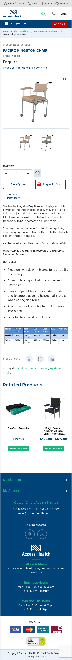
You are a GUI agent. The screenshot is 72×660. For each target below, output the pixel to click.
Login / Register (16, 3)
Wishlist (63, 3)
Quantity (8, 166)
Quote (48, 3)
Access (16, 56)
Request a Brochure (54, 184)
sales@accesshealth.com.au (36, 513)
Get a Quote (18, 184)
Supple (44, 656)
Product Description (13, 195)
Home (6, 31)
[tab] (14, 196)
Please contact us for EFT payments (25, 67)
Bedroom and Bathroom (46, 31)
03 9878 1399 (49, 508)
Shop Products (21, 31)
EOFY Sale (59, 23)
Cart (34, 3)
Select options (18, 448)
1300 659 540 (22, 508)
